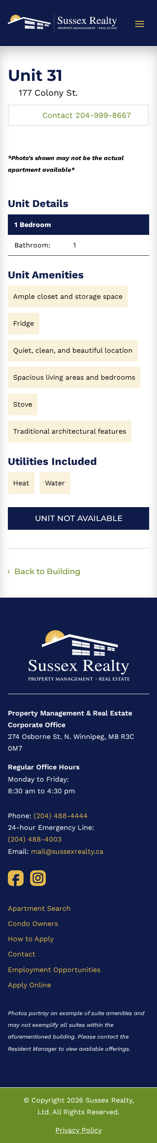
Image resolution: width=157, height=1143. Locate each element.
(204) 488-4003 (34, 839)
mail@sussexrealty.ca (67, 851)
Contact (21, 954)
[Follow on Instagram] (38, 878)
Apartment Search (39, 908)
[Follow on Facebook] (16, 878)
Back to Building (47, 571)
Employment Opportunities (54, 970)
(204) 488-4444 (61, 816)
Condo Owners (33, 923)
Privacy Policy (78, 1130)
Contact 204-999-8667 (86, 115)
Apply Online (29, 985)
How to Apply (31, 939)
